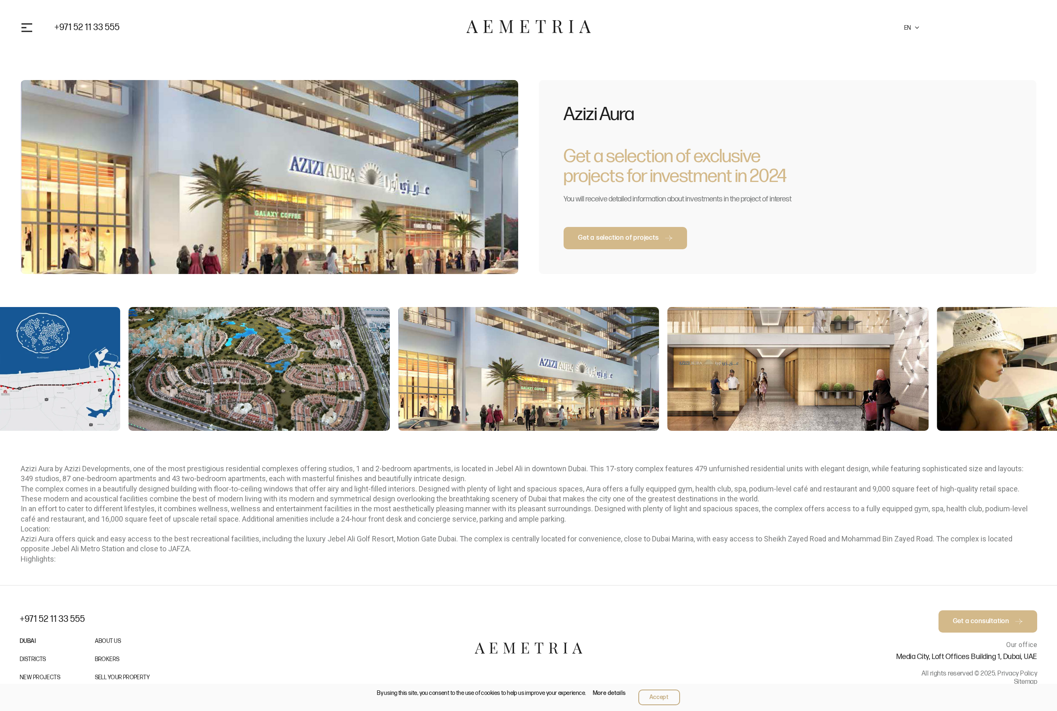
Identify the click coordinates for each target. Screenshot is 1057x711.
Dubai (28, 641)
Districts (33, 659)
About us (108, 641)
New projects (40, 677)
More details (609, 693)
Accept (659, 697)
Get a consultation (980, 27)
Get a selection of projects (618, 238)
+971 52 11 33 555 (87, 27)
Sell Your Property (122, 677)
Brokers (107, 659)
